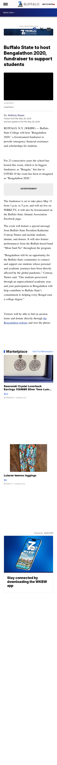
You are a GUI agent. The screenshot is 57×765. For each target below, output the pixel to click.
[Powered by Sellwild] (48, 533)
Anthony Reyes (16, 115)
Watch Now (47, 4)
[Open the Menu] (5, 4)
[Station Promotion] (28, 32)
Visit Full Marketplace (42, 351)
